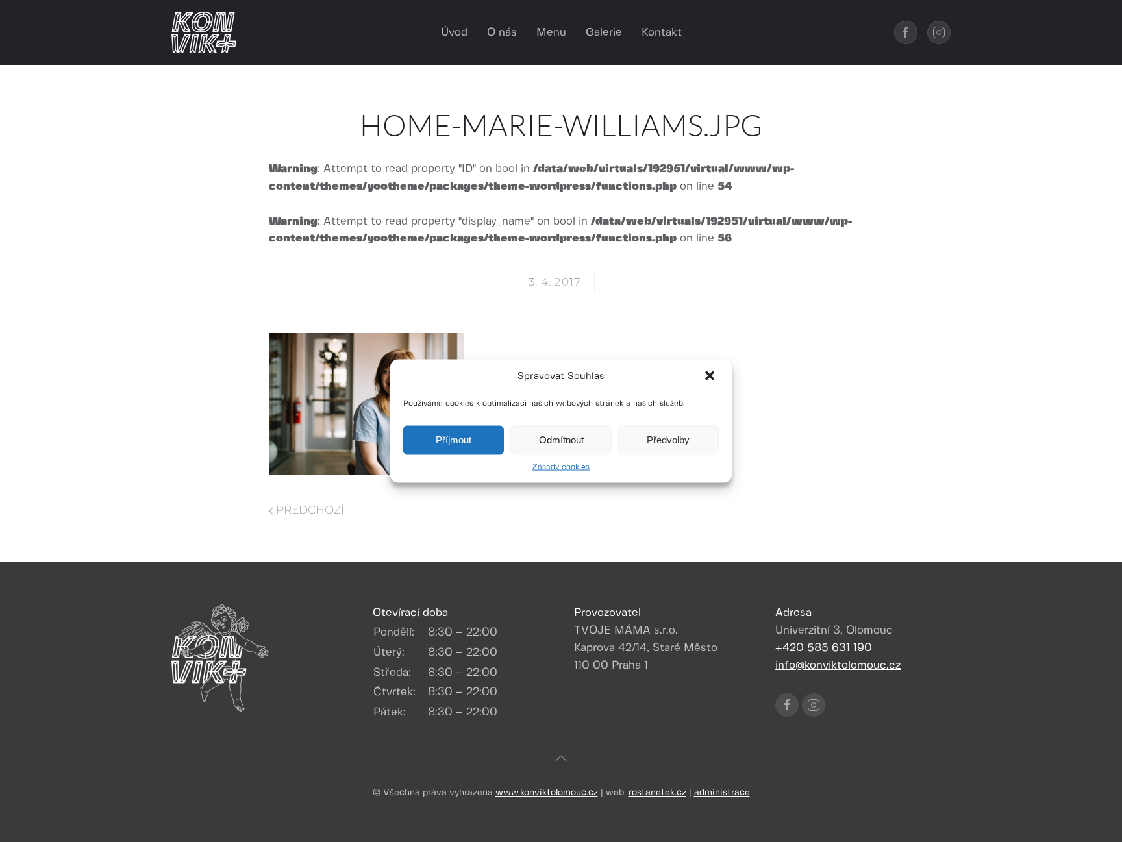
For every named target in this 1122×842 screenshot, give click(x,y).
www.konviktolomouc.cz (546, 792)
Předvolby (668, 439)
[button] (711, 376)
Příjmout (453, 439)
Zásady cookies (561, 466)
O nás (502, 32)
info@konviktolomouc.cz (838, 665)
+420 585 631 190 (823, 648)
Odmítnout (561, 439)
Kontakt (662, 32)
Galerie (604, 32)
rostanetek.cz (657, 792)
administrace (722, 792)
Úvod (454, 32)
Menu (551, 32)
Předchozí (308, 509)
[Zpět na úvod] (204, 32)
